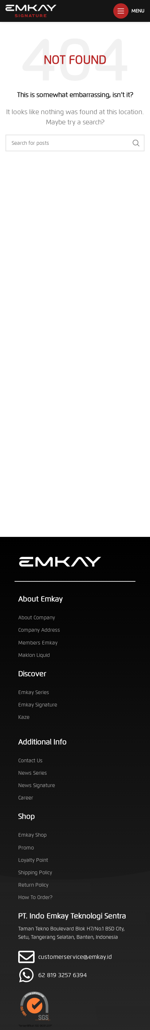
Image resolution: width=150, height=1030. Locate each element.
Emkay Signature (37, 705)
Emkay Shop (32, 835)
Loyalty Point (33, 860)
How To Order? (35, 897)
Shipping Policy (35, 873)
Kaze (23, 717)
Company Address (39, 630)
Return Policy (33, 885)
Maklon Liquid (34, 655)
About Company (36, 618)
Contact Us (30, 761)
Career (25, 798)
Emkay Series (33, 692)
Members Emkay (38, 643)
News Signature (36, 785)
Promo (26, 848)
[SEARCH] (136, 143)
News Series (32, 773)
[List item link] (75, 975)
